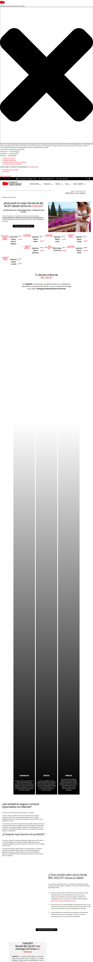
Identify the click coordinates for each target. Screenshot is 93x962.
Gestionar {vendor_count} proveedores (14, 162)
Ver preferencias (13, 166)
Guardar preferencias (23, 166)
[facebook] (86, 178)
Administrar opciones (9, 158)
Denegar (7, 166)
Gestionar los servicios (9, 160)
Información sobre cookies (10, 170)
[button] (46, 75)
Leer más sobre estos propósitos (12, 164)
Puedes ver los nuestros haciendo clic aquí (63, 901)
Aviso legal (6, 171)
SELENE (20, 239)
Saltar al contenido (5, 176)
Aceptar (2, 166)
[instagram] (89, 178)
